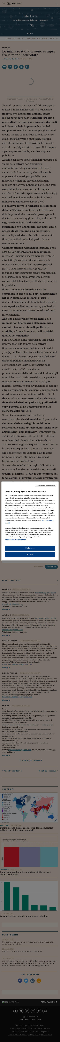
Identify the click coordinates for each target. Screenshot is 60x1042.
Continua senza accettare (45, 485)
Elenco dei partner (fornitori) (16, 539)
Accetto (30, 554)
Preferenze (30, 548)
